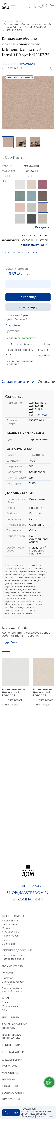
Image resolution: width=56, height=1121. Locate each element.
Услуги (7, 973)
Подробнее (13, 325)
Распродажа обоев (13, 958)
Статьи (5, 1002)
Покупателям (12, 966)
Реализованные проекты (14, 1026)
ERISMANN (31, 171)
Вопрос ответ (13, 1092)
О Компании (12, 1059)
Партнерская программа (12, 1036)
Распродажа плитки (13, 955)
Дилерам (9, 1079)
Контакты (10, 1066)
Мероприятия (10, 1006)
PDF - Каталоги (13, 1052)
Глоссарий (11, 1099)
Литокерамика (10, 932)
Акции (5, 1010)
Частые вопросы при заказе (20, 252)
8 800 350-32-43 (28, 886)
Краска (6, 940)
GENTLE (29, 176)
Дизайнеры (11, 1017)
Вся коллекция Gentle (35, 235)
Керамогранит (10, 924)
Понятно (11, 1112)
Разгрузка (7, 978)
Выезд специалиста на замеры (13, 983)
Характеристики (32, 244)
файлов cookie (44, 1116)
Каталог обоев (10, 935)
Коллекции (11, 1045)
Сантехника (8, 943)
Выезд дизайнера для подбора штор (12, 990)
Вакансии (10, 1086)
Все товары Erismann (34, 240)
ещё (45, 414)
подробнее (43, 355)
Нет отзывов (27, 63)
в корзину (28, 297)
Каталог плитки (10, 920)
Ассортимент (13, 916)
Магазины (10, 1073)
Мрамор (6, 928)
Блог (5, 997)
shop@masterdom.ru (28, 892)
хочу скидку (28, 307)
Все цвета (42, 227)
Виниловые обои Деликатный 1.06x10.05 (13, 692)
